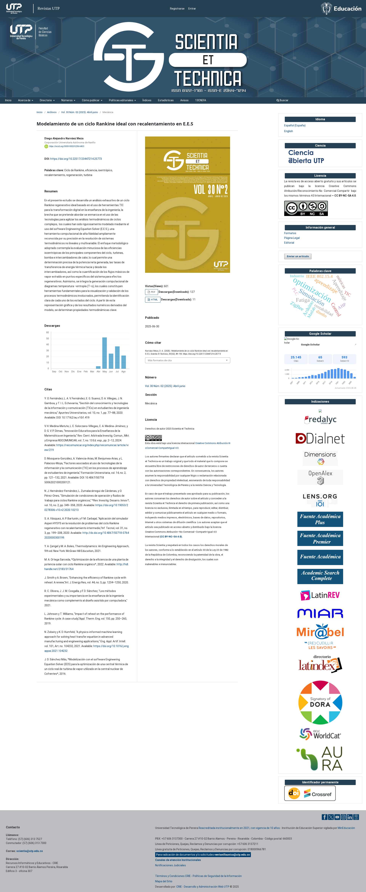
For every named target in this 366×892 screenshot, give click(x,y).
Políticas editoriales (121, 100)
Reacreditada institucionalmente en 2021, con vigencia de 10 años (239, 827)
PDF (152, 292)
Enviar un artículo (298, 256)
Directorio (46, 100)
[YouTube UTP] (337, 816)
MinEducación (346, 827)
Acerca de (24, 100)
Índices (147, 100)
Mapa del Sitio (163, 881)
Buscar (283, 100)
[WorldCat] (320, 734)
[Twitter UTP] (331, 816)
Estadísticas (166, 100)
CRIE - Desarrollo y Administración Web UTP (202, 886)
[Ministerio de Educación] (341, 8)
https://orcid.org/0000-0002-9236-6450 (66, 146)
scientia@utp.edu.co (29, 851)
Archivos (52, 112)
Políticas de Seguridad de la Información (217, 876)
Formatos (290, 233)
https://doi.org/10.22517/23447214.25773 (76, 158)
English (288, 131)
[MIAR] (320, 613)
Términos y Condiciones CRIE (173, 876)
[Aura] (320, 759)
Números (67, 100)
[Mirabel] (320, 636)
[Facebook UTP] (324, 816)
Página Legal (292, 237)
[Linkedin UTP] (350, 816)
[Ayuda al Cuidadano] (356, 816)
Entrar (192, 8)
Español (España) (295, 125)
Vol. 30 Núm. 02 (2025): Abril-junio (79, 112)
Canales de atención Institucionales (178, 859)
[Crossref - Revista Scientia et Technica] (310, 793)
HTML (154, 299)
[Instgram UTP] (343, 816)
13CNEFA (200, 100)
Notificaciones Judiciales (170, 865)
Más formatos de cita (160, 360)
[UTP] (14, 8)
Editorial (289, 242)
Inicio (8, 100)
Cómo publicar (91, 100)
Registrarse (177, 8)
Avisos (184, 100)
